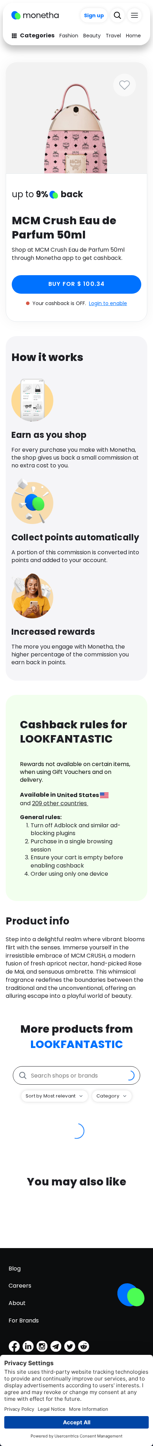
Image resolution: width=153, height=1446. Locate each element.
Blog (15, 1268)
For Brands (24, 1320)
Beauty (92, 35)
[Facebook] (14, 1346)
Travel (113, 35)
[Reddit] (83, 1346)
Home (133, 35)
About (17, 1303)
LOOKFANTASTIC (76, 1044)
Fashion (68, 35)
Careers (20, 1286)
